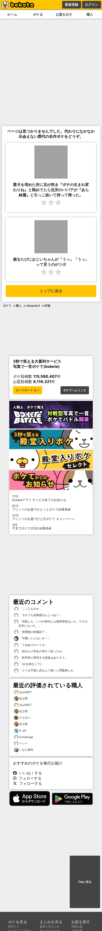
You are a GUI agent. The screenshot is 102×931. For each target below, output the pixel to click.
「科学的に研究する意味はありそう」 (43, 657)
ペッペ (23, 743)
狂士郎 (23, 698)
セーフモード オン (27, 390)
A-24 (22, 730)
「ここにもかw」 (30, 608)
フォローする (29, 778)
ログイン (91, 4)
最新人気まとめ (50, 926)
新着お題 (77, 926)
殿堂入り (13, 926)
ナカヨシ (25, 717)
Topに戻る (85, 882)
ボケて (7, 305)
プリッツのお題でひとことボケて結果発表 (41, 507)
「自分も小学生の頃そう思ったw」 (41, 651)
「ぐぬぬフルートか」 (33, 645)
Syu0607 (25, 692)
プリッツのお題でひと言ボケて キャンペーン (43, 517)
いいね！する (29, 773)
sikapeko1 (33, 305)
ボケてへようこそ (74, 390)
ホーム (12, 14)
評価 (47, 305)
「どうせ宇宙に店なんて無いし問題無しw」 (47, 670)
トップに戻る (51, 291)
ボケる (38, 14)
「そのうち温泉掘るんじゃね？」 (40, 615)
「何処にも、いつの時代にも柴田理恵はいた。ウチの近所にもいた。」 (53, 623)
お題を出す (64, 14)
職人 (19, 305)
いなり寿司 (26, 749)
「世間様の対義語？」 (33, 632)
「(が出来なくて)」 (31, 664)
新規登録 (71, 4)
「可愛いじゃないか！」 (35, 638)
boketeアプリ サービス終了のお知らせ (39, 498)
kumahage (26, 737)
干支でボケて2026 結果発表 (31, 526)
